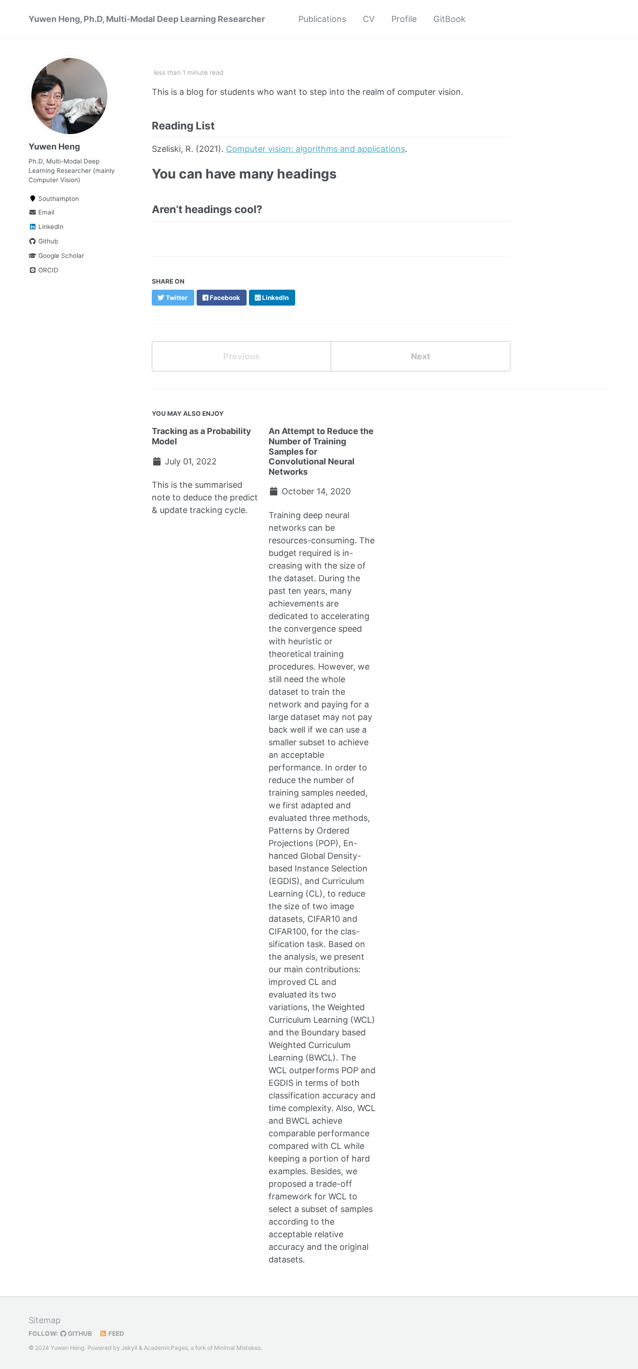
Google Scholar (60, 255)
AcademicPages (166, 1347)
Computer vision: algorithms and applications (315, 149)
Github (47, 241)
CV (369, 19)
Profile (404, 19)
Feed (115, 1333)
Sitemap (44, 1320)
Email (45, 212)
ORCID (47, 270)
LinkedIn (50, 226)
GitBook (449, 19)
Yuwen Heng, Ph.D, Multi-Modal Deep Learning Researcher (146, 19)
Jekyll (129, 1347)
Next (420, 356)
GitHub (79, 1333)
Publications (322, 19)
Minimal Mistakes (237, 1347)
